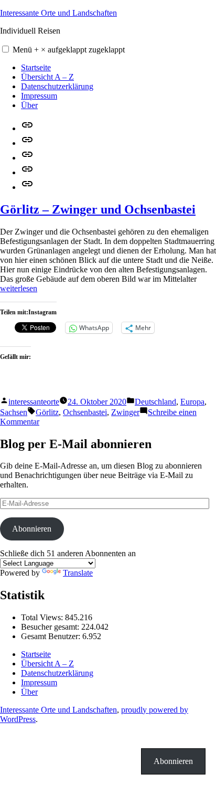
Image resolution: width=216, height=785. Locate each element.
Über (29, 105)
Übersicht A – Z (47, 76)
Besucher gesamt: (51, 626)
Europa (192, 401)
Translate (78, 572)
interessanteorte (33, 401)
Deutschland (155, 401)
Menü (69, 49)
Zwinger (125, 412)
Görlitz (47, 412)
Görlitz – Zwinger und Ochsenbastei (98, 209)
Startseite (36, 67)
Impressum (39, 95)
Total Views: (43, 617)
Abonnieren (31, 528)
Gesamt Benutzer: (51, 636)
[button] (5, 49)
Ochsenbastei (85, 412)
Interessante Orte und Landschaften (58, 12)
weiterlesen (18, 288)
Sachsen (13, 412)
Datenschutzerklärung (57, 86)
